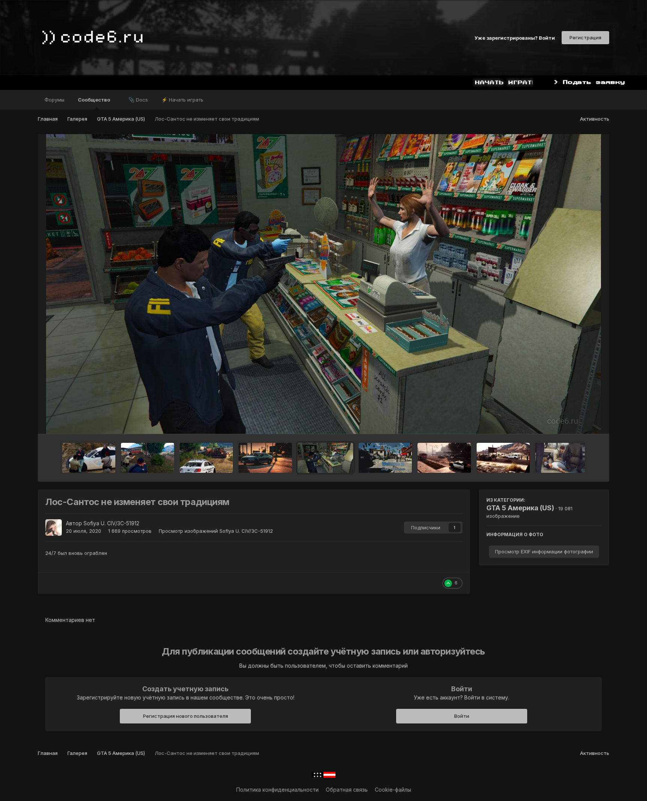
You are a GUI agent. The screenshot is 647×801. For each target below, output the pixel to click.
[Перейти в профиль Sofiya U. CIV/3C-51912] (53, 527)
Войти (461, 716)
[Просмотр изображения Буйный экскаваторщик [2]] (147, 458)
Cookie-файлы (393, 789)
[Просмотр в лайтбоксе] (323, 284)
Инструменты (575, 420)
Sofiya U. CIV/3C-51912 (111, 523)
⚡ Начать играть (182, 100)
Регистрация (585, 37)
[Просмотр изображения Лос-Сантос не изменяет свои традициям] (325, 458)
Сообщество (94, 100)
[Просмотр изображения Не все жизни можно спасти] (560, 458)
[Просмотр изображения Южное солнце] (265, 458)
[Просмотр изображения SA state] (385, 458)
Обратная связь (347, 789)
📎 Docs (138, 100)
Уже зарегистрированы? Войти (514, 37)
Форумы (54, 100)
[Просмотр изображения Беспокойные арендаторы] (88, 458)
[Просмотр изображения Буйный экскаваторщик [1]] (206, 458)
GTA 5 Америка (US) (520, 508)
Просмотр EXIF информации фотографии (544, 551)
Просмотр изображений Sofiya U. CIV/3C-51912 (216, 531)
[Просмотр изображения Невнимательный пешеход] (503, 458)
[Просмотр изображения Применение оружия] (444, 458)
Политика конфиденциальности (277, 789)
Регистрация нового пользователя (185, 716)
